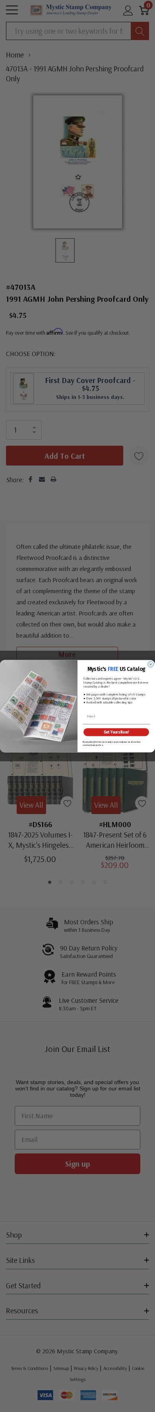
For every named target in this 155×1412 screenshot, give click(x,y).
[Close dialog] (150, 664)
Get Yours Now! (116, 732)
